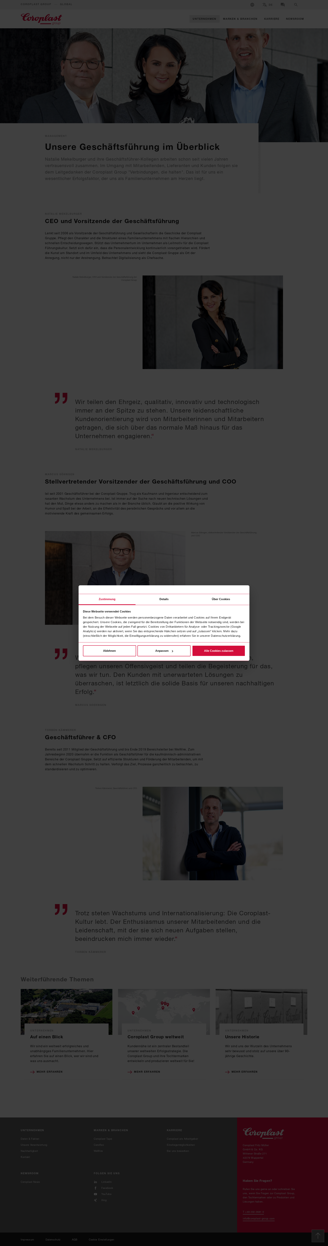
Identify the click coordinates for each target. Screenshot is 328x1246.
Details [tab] (164, 599)
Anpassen (162, 650)
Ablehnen (109, 650)
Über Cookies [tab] (221, 599)
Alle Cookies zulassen (218, 650)
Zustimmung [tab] (107, 599)
